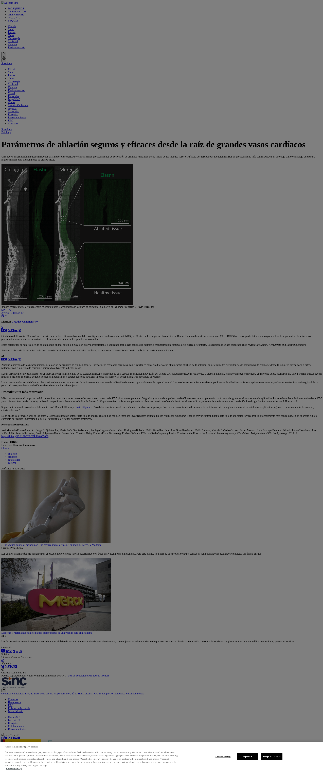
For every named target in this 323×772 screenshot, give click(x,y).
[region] (161, 757)
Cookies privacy (14, 768)
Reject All (247, 756)
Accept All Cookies (271, 756)
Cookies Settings (223, 756)
